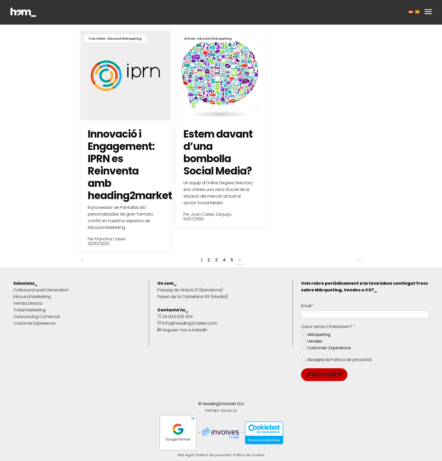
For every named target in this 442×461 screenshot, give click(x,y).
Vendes (314, 341)
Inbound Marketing (32, 297)
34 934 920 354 (177, 317)
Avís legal (185, 455)
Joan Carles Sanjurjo (211, 214)
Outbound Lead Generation (41, 290)
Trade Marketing (29, 310)
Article (189, 38)
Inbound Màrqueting (124, 38)
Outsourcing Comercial (36, 317)
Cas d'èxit (97, 38)
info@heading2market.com (189, 323)
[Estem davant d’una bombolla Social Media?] (221, 75)
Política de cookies (248, 455)
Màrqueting (318, 334)
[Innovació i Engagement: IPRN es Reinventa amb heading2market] (125, 75)
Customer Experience (34, 323)
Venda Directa (27, 303)
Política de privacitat (351, 360)
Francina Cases (110, 239)
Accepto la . (339, 360)
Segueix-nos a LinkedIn (184, 330)
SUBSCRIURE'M (324, 374)
